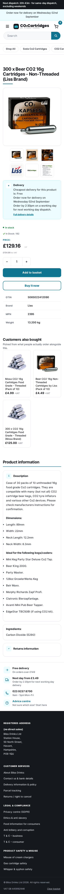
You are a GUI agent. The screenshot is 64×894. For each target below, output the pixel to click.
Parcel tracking (12, 790)
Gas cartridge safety (15, 863)
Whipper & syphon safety (18, 869)
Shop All (10, 48)
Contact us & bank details (18, 778)
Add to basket (32, 272)
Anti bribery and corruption (19, 830)
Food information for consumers (22, 823)
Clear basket (53, 888)
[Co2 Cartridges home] (31, 26)
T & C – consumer (14, 841)
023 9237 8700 (22, 691)
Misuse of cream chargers (18, 857)
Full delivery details (23, 214)
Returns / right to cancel (17, 796)
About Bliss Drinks (14, 772)
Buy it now (32, 285)
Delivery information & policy (20, 784)
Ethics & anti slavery (15, 817)
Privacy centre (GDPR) (17, 811)
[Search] (55, 36)
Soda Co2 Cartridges (35, 48)
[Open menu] (7, 26)
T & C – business (13, 835)
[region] (32, 310)
